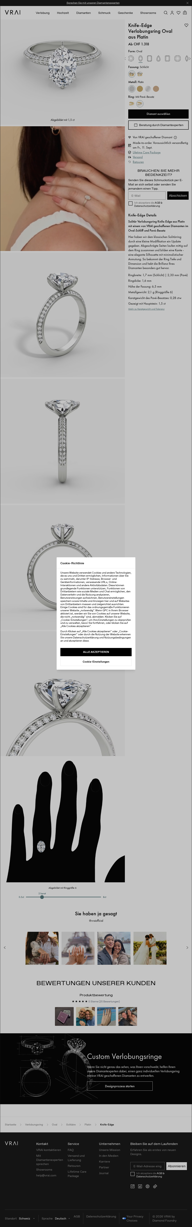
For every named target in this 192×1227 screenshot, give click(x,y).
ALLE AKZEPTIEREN (96, 652)
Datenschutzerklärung (86, 637)
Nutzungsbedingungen (117, 637)
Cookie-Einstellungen (96, 662)
